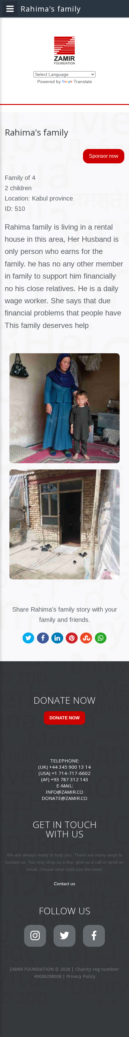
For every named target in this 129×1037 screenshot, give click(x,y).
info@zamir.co (64, 792)
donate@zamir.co (64, 798)
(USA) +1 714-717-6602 (64, 773)
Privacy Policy (80, 976)
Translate (83, 81)
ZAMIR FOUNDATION (31, 969)
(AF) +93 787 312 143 (64, 779)
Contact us (64, 883)
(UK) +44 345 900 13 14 (64, 767)
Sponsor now (103, 156)
